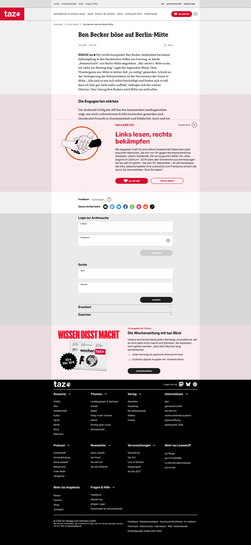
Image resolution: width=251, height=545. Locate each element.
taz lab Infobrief (99, 466)
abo (167, 401)
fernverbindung (62, 457)
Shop (56, 504)
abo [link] (163, 3)
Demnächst (134, 452)
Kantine (58, 500)
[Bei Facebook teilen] (125, 206)
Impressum (160, 526)
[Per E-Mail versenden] (105, 206)
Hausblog (133, 406)
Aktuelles (133, 401)
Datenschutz (147, 526)
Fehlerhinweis (98, 199)
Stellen (131, 415)
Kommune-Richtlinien (172, 521)
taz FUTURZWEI (173, 458)
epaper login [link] (189, 3)
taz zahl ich (171, 410)
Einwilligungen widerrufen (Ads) (145, 531)
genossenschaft (173, 406)
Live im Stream (136, 462)
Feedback (96, 494)
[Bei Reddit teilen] (145, 206)
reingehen (59, 476)
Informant (133, 526)
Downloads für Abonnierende (106, 508)
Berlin (57, 424)
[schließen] (194, 125)
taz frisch (96, 457)
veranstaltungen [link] (69, 3)
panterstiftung (172, 420)
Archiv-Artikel (72, 24)
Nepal (94, 410)
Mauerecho (60, 466)
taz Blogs (170, 453)
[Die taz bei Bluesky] (188, 385)
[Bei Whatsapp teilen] (132, 206)
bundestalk (60, 452)
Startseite (58, 24)
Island (94, 420)
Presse (131, 420)
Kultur (57, 415)
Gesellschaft (60, 410)
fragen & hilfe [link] (91, 3)
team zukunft (98, 452)
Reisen (57, 495)
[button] (195, 14)
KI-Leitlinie (190, 521)
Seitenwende (181, 526)
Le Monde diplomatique (178, 462)
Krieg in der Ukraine (101, 415)
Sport (57, 420)
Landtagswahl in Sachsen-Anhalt (105, 404)
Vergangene (134, 466)
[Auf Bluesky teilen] (118, 206)
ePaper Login (98, 504)
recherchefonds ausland (178, 415)
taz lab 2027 (134, 471)
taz (62, 384)
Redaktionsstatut (149, 521)
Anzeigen (59, 509)
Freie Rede (59, 471)
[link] (70, 14)
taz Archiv (170, 467)
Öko (56, 406)
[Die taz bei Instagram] (195, 385)
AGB (170, 526)
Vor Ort (132, 457)
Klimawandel (97, 429)
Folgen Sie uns (170, 384)
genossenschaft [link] (174, 3)
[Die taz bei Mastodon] (181, 385)
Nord (56, 429)
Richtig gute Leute (101, 424)
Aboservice (97, 499)
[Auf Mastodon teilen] (112, 206)
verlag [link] (56, 3)
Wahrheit (58, 434)
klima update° (61, 462)
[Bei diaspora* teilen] (139, 206)
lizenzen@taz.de (74, 526)
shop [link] (81, 3)
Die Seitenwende (137, 410)
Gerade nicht (184, 125)
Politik (57, 401)
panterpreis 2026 (174, 424)
